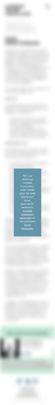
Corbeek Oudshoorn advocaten (27, 214)
